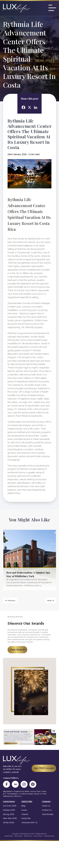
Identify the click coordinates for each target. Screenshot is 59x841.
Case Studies (47, 814)
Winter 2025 (8, 822)
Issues (24, 810)
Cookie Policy (9, 836)
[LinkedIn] (15, 784)
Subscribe (25, 818)
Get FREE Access (44, 768)
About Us (46, 806)
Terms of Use (28, 836)
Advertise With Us (29, 822)
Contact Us (47, 810)
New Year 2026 (10, 818)
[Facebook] (6, 784)
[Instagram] (24, 784)
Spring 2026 (8, 814)
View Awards (17, 649)
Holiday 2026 (9, 810)
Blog (23, 806)
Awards (24, 814)
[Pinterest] (32, 784)
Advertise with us (49, 836)
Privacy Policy (37, 836)
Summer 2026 (9, 806)
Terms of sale (18, 836)
